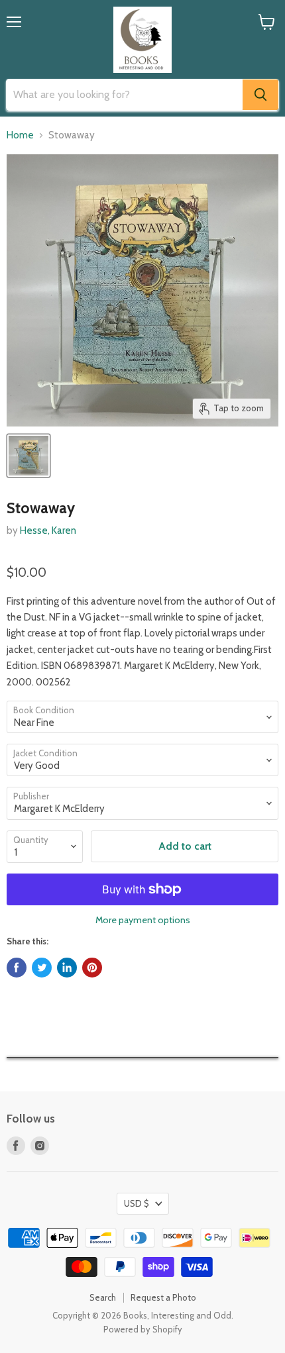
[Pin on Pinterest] (92, 967)
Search (102, 1297)
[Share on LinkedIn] (67, 967)
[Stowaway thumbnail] (28, 455)
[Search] (260, 94)
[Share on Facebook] (17, 967)
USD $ (136, 1203)
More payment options (142, 920)
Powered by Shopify (142, 1329)
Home (20, 135)
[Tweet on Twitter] (42, 967)
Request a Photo (163, 1297)
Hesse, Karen (48, 530)
